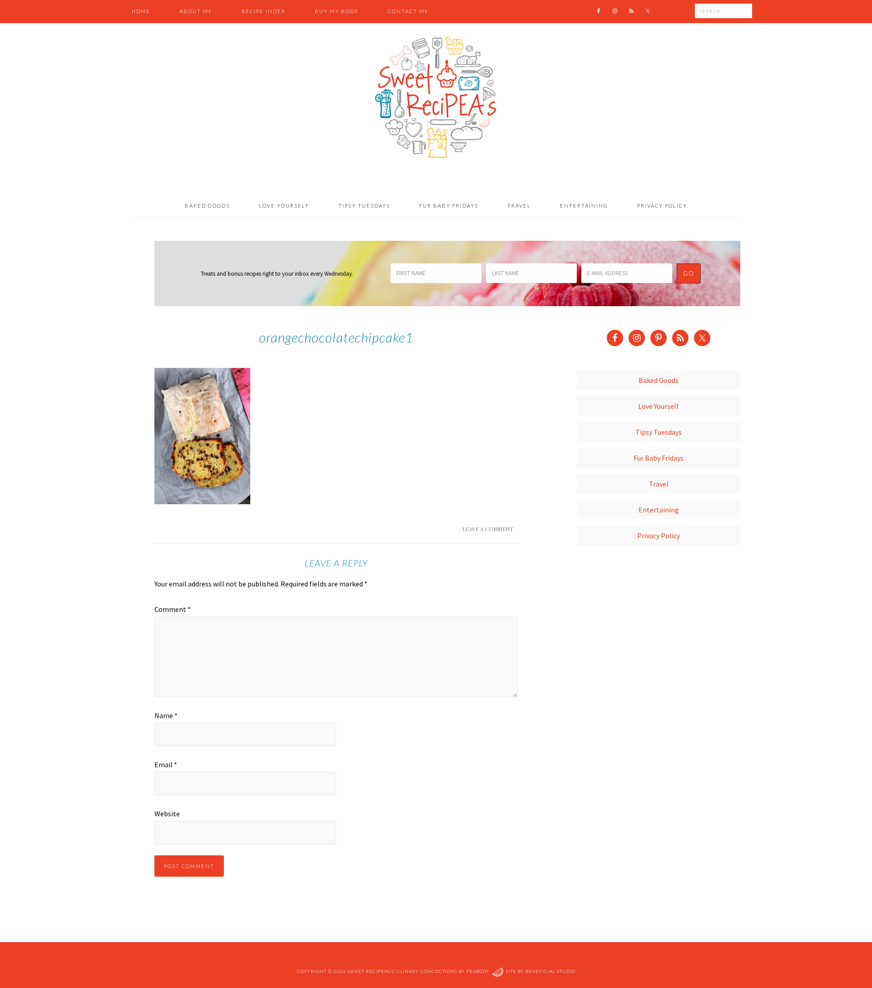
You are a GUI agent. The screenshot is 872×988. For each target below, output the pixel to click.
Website (167, 813)
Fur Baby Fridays (659, 457)
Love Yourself (658, 406)
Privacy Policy (658, 535)
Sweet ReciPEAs (436, 97)
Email (165, 764)
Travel (659, 483)
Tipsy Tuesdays (658, 432)
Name (166, 715)
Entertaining (659, 509)
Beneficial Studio (550, 971)
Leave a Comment (487, 528)
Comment (172, 609)
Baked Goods (659, 380)
